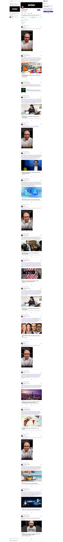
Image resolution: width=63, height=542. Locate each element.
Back (22, 1)
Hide (31, 128)
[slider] (27, 48)
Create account (48, 11)
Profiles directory (15, 538)
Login (48, 13)
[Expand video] (30, 50)
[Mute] (23, 50)
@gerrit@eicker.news (23, 10)
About (13, 538)
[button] (27, 41)
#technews (23, 23)
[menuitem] (27, 41)
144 (21, 13)
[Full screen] (31, 50)
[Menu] (41, 10)
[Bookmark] (36, 93)
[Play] (22, 50)
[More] (41, 93)
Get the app (14, 540)
